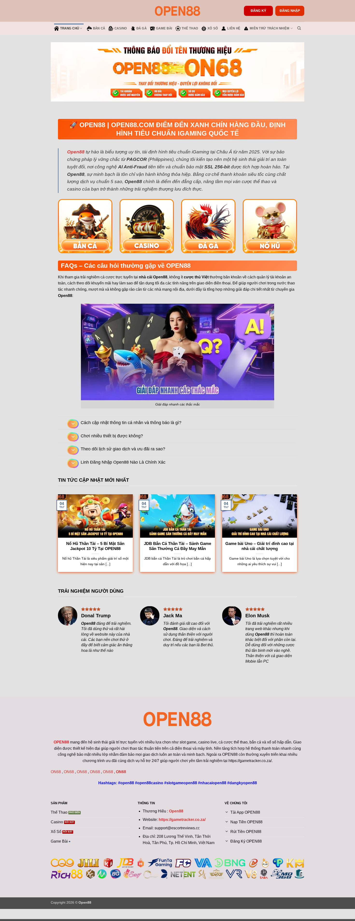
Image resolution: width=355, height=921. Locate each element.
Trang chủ (69, 28)
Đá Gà (141, 28)
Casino (120, 28)
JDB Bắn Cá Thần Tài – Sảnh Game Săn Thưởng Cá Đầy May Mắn (177, 546)
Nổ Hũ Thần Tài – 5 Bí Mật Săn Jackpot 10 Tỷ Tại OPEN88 (95, 546)
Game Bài (164, 28)
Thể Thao (190, 28)
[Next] (71, 583)
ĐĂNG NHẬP (290, 11)
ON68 (56, 772)
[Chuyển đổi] (73, 424)
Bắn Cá (99, 28)
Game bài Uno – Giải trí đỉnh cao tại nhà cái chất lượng (259, 546)
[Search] (299, 28)
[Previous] (58, 583)
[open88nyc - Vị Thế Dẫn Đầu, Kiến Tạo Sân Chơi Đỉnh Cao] (177, 11)
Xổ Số (212, 28)
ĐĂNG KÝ (258, 11)
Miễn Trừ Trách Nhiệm (269, 28)
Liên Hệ (233, 28)
